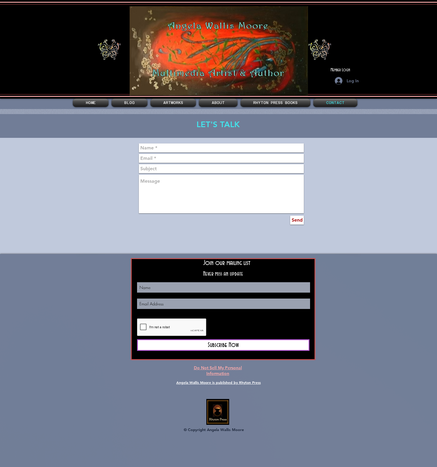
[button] (173, 103)
